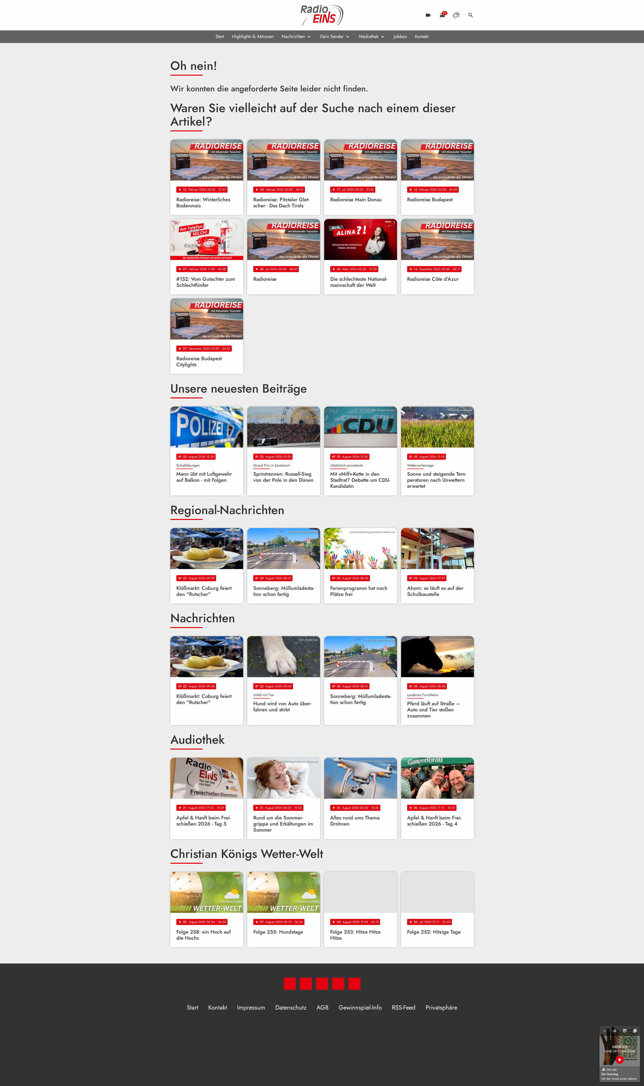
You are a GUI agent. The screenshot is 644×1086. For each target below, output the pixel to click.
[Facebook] (185, 15)
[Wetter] (456, 15)
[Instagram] (196, 15)
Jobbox (400, 36)
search (471, 15)
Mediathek (369, 36)
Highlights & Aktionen (253, 36)
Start (220, 36)
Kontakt (421, 36)
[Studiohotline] (216, 15)
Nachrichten (293, 36)
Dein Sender (332, 36)
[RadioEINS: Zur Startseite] (322, 15)
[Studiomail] (206, 15)
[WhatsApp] (175, 15)
